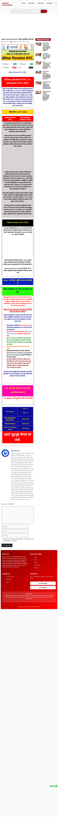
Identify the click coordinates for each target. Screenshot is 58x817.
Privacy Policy (37, 565)
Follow (14, 67)
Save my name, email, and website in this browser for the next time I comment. (18, 540)
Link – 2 (25, 412)
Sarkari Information (7, 4)
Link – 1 (25, 408)
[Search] (44, 11)
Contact (36, 562)
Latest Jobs (31, 3)
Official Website (24, 325)
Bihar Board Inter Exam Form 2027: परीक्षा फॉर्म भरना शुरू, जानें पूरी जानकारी (47, 56)
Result (7, 582)
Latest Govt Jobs (10, 576)
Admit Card (41, 3)
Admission (50, 3)
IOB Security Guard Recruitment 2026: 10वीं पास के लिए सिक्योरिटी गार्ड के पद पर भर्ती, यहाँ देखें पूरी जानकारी (47, 75)
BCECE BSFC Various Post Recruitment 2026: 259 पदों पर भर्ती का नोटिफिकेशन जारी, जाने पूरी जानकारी (46, 46)
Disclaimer (36, 567)
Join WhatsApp (43, 583)
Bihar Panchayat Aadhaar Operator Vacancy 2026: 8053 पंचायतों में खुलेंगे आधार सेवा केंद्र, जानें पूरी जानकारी (47, 96)
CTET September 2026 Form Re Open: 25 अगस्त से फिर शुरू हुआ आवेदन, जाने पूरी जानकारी (47, 65)
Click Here (25, 423)
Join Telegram (43, 587)
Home (23, 3)
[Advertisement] (29, 25)
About (35, 559)
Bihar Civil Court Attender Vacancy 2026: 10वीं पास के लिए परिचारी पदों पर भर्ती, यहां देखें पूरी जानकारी (47, 85)
